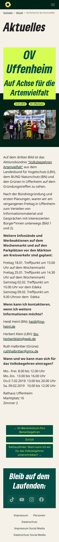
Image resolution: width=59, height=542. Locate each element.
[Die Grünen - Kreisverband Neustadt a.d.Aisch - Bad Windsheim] (8, 4)
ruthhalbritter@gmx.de (20, 351)
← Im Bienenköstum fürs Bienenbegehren (29, 430)
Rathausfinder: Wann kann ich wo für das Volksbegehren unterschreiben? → (29, 451)
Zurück (29, 439)
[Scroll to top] (52, 535)
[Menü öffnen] (53, 4)
